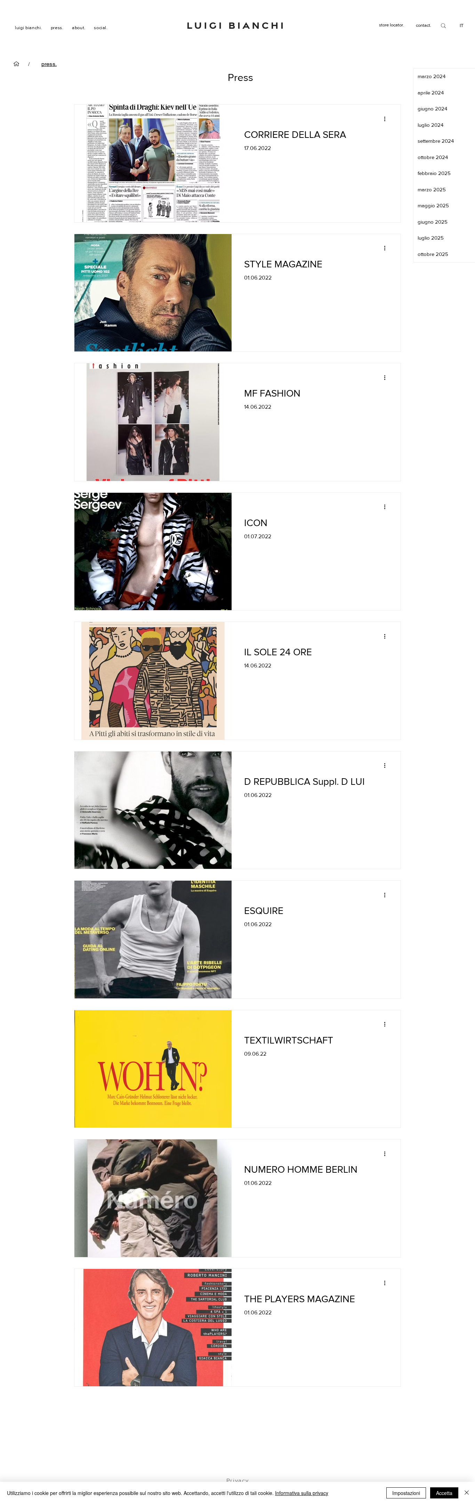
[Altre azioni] (387, 119)
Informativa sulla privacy (301, 1492)
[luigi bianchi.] (16, 64)
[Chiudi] (466, 1492)
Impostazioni (406, 1492)
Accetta (444, 1492)
